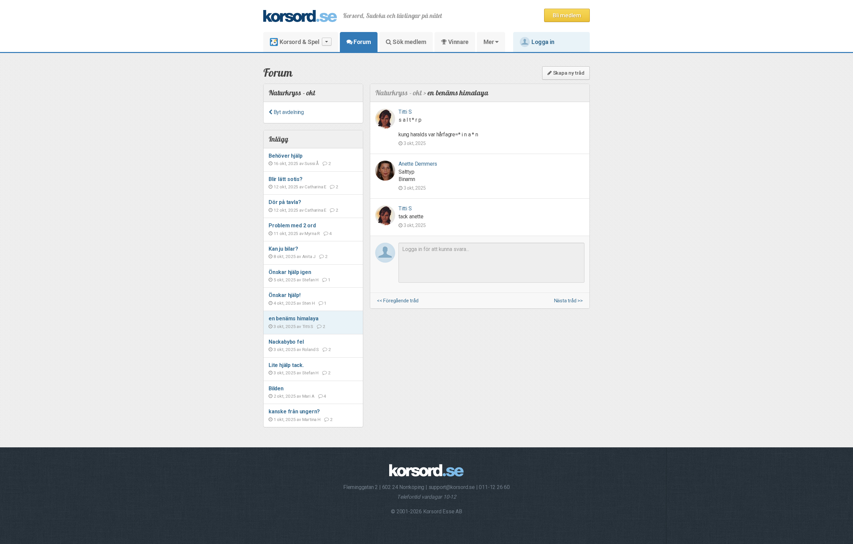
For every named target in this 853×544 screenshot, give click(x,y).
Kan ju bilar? (283, 249)
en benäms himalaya (293, 318)
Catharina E (315, 186)
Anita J (309, 256)
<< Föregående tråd (397, 300)
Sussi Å (312, 163)
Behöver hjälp (285, 156)
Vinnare (457, 41)
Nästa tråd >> (568, 300)
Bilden (276, 388)
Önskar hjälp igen (290, 272)
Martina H (311, 419)
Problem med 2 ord (292, 225)
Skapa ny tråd (568, 73)
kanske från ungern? (294, 411)
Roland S (310, 349)
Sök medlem (409, 41)
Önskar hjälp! (284, 295)
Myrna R (312, 233)
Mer (489, 41)
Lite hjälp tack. (286, 365)
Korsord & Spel (299, 41)
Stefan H (310, 279)
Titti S (308, 326)
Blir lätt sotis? (286, 179)
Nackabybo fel (286, 342)
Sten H (308, 303)
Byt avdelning (288, 112)
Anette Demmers (418, 164)
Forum (362, 41)
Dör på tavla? (285, 202)
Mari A (308, 396)
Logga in (542, 41)
